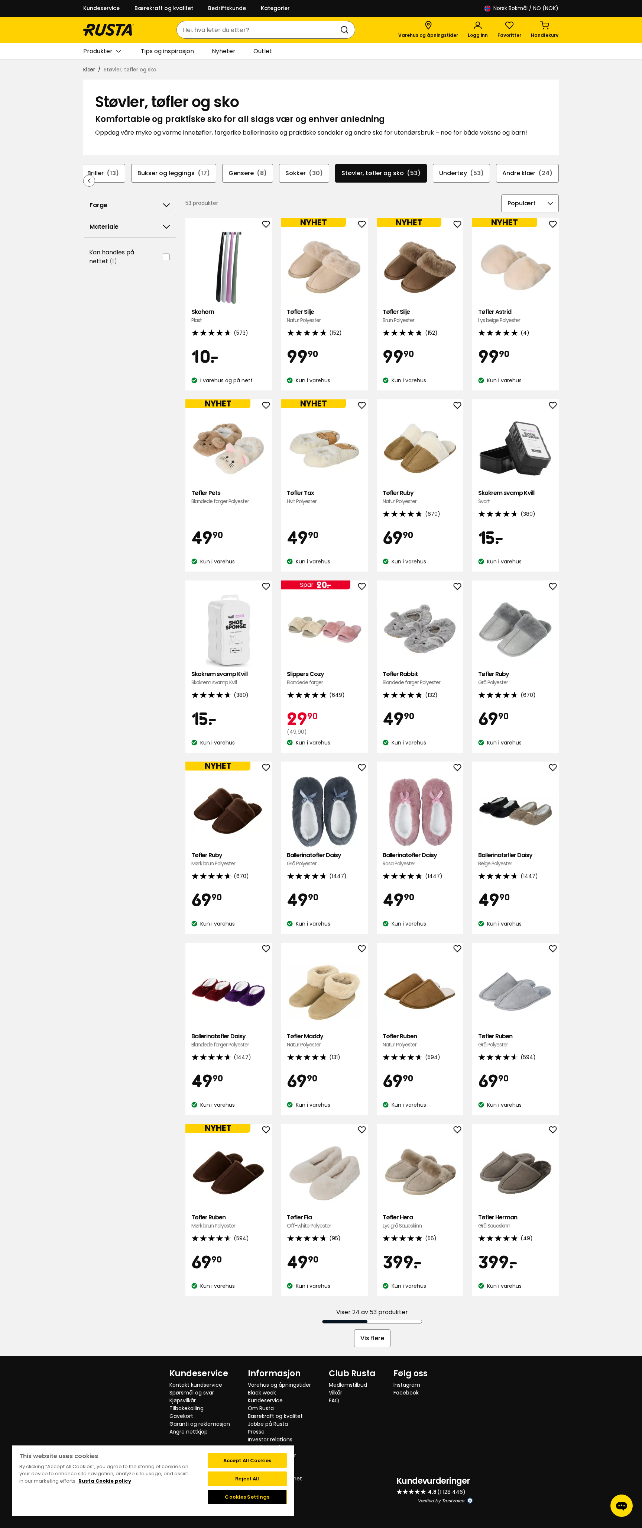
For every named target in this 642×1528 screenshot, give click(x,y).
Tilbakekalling (186, 1408)
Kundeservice (101, 8)
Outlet (262, 51)
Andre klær (527, 173)
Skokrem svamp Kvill (506, 497)
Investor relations (270, 1439)
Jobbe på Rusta (268, 1424)
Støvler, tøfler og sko (381, 173)
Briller (103, 173)
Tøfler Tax (302, 497)
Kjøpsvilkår (182, 1400)
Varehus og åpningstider (279, 1385)
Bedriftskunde (227, 8)
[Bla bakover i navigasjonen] (89, 181)
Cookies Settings (247, 1496)
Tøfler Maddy (305, 1040)
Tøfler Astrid (499, 316)
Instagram (406, 1385)
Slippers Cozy (305, 678)
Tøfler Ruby (399, 497)
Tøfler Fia (309, 1221)
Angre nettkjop (188, 1431)
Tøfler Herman (497, 1221)
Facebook (406, 1392)
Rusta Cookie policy (104, 1480)
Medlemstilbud (348, 1385)
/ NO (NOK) (525, 8)
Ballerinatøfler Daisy (314, 859)
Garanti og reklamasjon (199, 1424)
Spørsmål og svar (191, 1392)
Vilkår (335, 1392)
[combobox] (258, 29)
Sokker (304, 173)
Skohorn (202, 316)
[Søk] (346, 29)
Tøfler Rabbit (411, 678)
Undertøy (461, 173)
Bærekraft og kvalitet (163, 8)
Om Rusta (261, 1408)
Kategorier (275, 8)
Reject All (247, 1478)
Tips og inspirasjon (167, 51)
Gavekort (181, 1416)
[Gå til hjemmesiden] (108, 30)
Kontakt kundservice (195, 1385)
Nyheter (224, 51)
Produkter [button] (98, 51)
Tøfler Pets (220, 497)
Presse (256, 1431)
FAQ (334, 1400)
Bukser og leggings (173, 173)
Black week (262, 1392)
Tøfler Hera (402, 1221)
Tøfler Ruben (400, 1040)
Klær (89, 69)
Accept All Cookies (247, 1460)
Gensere (247, 173)
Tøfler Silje (304, 316)
